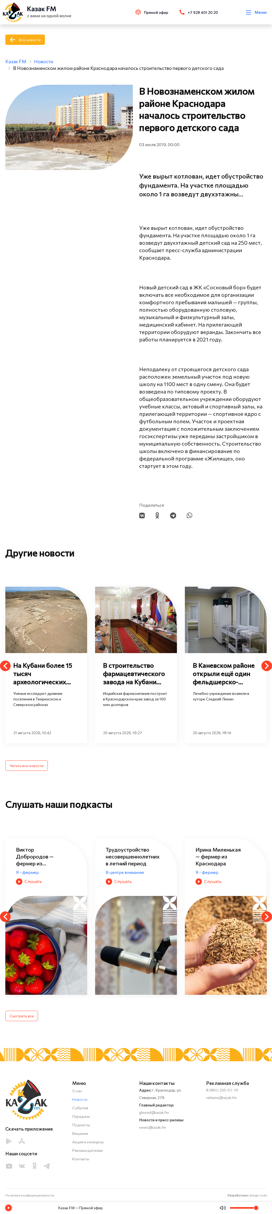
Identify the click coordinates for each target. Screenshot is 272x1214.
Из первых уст (162, 858)
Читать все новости (27, 765)
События (80, 1108)
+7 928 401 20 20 (203, 12)
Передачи (81, 1116)
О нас (77, 1091)
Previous (5, 666)
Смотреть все (22, 1016)
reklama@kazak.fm (221, 1097)
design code (258, 1195)
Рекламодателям (87, 1150)
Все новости (30, 39)
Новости (79, 1099)
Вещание (80, 1133)
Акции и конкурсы (88, 1142)
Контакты (80, 1159)
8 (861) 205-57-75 (222, 1090)
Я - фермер (69, 872)
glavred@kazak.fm (154, 1112)
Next (266, 666)
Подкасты (81, 1125)
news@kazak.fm (152, 1127)
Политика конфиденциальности (29, 1195)
